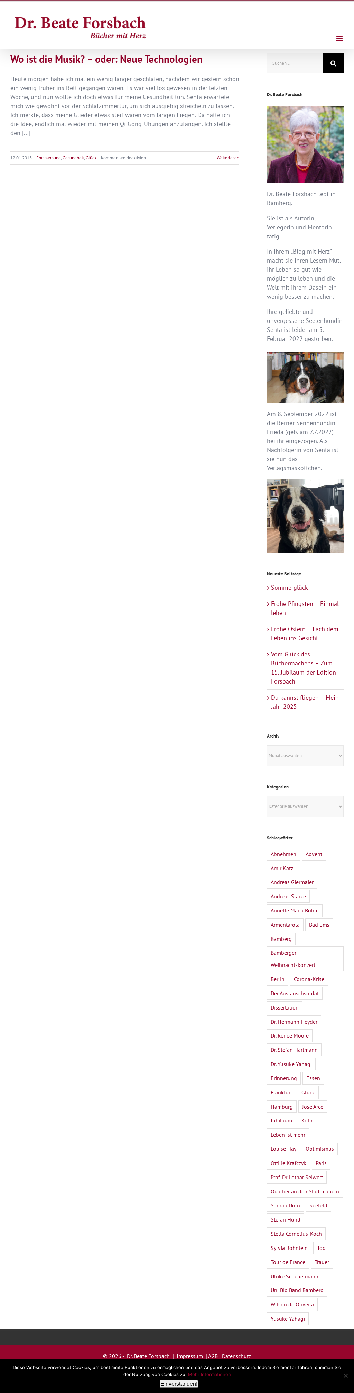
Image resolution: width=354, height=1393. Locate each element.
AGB (213, 1355)
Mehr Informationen (209, 1374)
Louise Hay (283, 1148)
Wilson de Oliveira (292, 1304)
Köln (307, 1120)
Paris (321, 1163)
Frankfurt (281, 1092)
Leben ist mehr (288, 1134)
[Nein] (345, 1375)
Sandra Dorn (285, 1205)
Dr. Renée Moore (290, 1035)
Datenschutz (236, 1355)
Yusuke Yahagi (288, 1318)
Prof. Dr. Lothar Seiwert (297, 1177)
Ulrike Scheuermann (294, 1276)
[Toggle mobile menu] (340, 38)
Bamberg (281, 938)
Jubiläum (281, 1120)
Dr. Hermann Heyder (294, 1021)
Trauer (322, 1262)
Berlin (278, 979)
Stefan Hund (285, 1219)
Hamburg (282, 1106)
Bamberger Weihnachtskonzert (293, 958)
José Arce (312, 1106)
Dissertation (285, 1007)
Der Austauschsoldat (295, 993)
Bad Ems (319, 924)
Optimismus (320, 1148)
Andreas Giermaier (292, 882)
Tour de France (288, 1262)
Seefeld (318, 1205)
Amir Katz (282, 868)
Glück (91, 158)
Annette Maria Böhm (295, 910)
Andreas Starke (288, 896)
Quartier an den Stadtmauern (305, 1191)
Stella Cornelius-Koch (296, 1233)
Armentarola (285, 924)
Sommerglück (289, 587)
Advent (314, 853)
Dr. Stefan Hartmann (294, 1049)
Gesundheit (73, 158)
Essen (313, 1078)
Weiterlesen (228, 158)
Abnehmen (283, 853)
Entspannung (48, 158)
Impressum (190, 1355)
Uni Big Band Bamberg (297, 1290)
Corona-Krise (309, 979)
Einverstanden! (178, 1384)
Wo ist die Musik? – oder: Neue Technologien (106, 59)
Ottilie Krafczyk (288, 1163)
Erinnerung (284, 1078)
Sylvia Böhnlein (289, 1247)
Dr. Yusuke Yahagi (291, 1063)
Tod (321, 1247)
